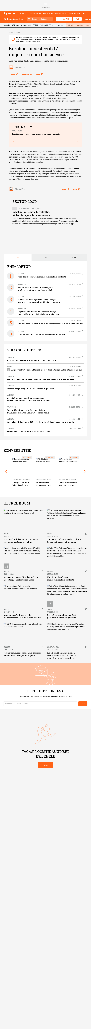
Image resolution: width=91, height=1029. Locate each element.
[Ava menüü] (14, 13)
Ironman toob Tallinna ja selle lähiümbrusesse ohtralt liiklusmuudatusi (50, 323)
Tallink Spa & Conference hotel (72, 479)
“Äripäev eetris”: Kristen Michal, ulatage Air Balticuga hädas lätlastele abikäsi (46, 370)
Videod (52, 25)
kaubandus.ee (48, 13)
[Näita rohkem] (83, 13)
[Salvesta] (82, 273)
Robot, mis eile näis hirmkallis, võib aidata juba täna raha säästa (32, 213)
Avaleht (7, 25)
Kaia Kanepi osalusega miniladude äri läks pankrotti (36, 134)
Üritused (60, 25)
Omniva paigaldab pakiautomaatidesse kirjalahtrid (41, 334)
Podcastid (44, 25)
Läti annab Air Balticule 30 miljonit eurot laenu (28, 431)
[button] (40, 703)
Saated (10, 367)
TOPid (35, 25)
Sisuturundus (24, 209)
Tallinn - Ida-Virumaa (21, 479)
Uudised (21, 274)
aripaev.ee (23, 13)
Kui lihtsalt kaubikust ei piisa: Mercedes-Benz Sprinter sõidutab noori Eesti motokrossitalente (62, 655)
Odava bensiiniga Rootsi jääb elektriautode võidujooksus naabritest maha (40, 422)
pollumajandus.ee (60, 13)
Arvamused (26, 25)
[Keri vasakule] (14, 142)
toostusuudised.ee (35, 13)
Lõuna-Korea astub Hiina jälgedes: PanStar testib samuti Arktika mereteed (41, 379)
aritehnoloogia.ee (74, 13)
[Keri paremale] (77, 142)
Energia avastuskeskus (45, 479)
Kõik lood (15, 25)
